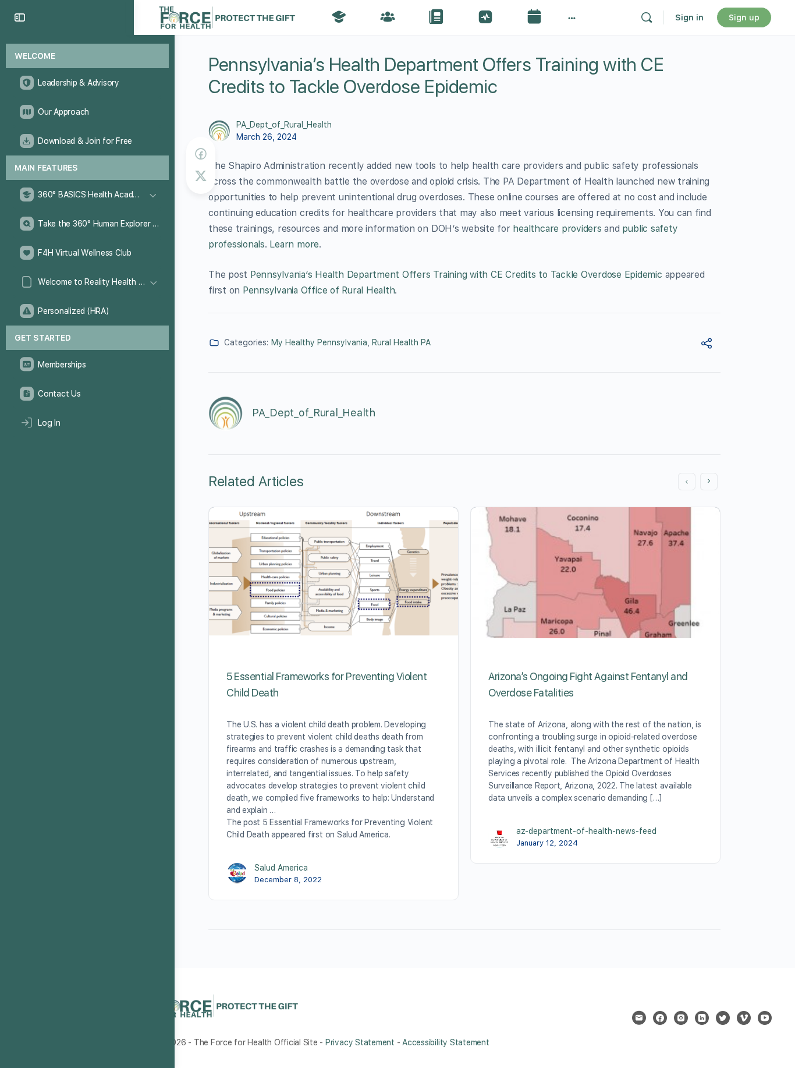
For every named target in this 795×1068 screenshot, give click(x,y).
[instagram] (681, 1018)
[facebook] (660, 1018)
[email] (639, 1018)
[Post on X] (200, 176)
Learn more (294, 244)
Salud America (281, 867)
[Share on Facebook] (200, 154)
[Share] (707, 345)
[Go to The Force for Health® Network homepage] (227, 16)
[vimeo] (744, 1018)
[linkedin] (702, 1018)
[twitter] (723, 1018)
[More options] (571, 17)
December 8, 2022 (288, 879)
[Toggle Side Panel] (20, 17)
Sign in (689, 17)
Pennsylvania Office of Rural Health (319, 290)
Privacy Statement (360, 1042)
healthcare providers (557, 228)
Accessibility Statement (445, 1042)
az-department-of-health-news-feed (586, 831)
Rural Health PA (401, 342)
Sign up (744, 17)
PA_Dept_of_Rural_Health (284, 124)
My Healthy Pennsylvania (319, 342)
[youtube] (765, 1018)
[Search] (646, 17)
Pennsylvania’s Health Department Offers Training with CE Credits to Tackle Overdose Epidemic (456, 274)
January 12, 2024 (547, 843)
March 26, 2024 (266, 137)
